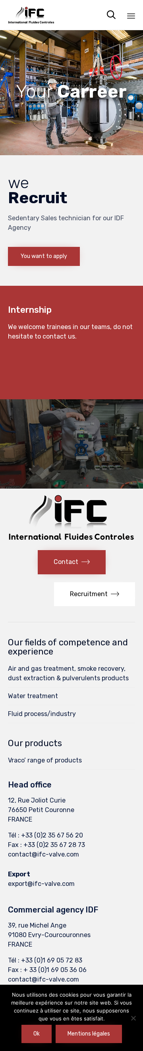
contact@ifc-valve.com (43, 854)
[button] (44, 256)
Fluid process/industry (42, 714)
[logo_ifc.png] (71, 539)
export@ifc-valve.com (41, 883)
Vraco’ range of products (45, 760)
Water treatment (33, 696)
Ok (36, 1033)
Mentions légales (89, 1033)
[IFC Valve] (31, 15)
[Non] (133, 1018)
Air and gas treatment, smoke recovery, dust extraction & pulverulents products (68, 673)
